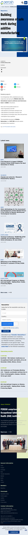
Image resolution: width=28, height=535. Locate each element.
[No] (26, 530)
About (2, 480)
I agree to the (11, 328)
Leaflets (2, 498)
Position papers (4, 496)
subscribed (4, 346)
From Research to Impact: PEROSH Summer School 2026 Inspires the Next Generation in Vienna (13, 163)
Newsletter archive (5, 493)
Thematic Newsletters (5, 473)
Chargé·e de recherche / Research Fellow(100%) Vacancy (11, 177)
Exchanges (3, 469)
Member (2, 476)
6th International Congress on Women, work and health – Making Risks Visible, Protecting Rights (13, 282)
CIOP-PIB (5, 126)
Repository (7, 6)
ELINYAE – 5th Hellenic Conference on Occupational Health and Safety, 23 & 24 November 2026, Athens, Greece (13, 360)
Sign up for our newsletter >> (7, 516)
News (2, 159)
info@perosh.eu (7, 522)
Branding (2, 500)
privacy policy (15, 328)
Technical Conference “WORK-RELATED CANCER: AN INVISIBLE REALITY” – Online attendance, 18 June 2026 (13, 238)
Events (3, 235)
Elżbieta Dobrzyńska (11, 126)
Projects (2, 467)
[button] (25, 2)
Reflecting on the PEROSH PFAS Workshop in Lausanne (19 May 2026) (12, 262)
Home (3, 6)
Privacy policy (4, 502)
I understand (14, 532)
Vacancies (3, 175)
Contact (2, 482)
